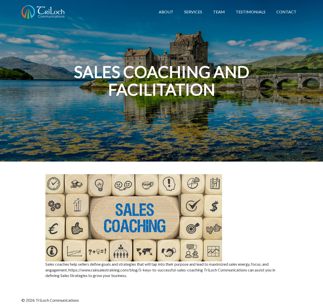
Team (219, 11)
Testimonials (250, 11)
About (166, 11)
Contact (286, 11)
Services (193, 11)
